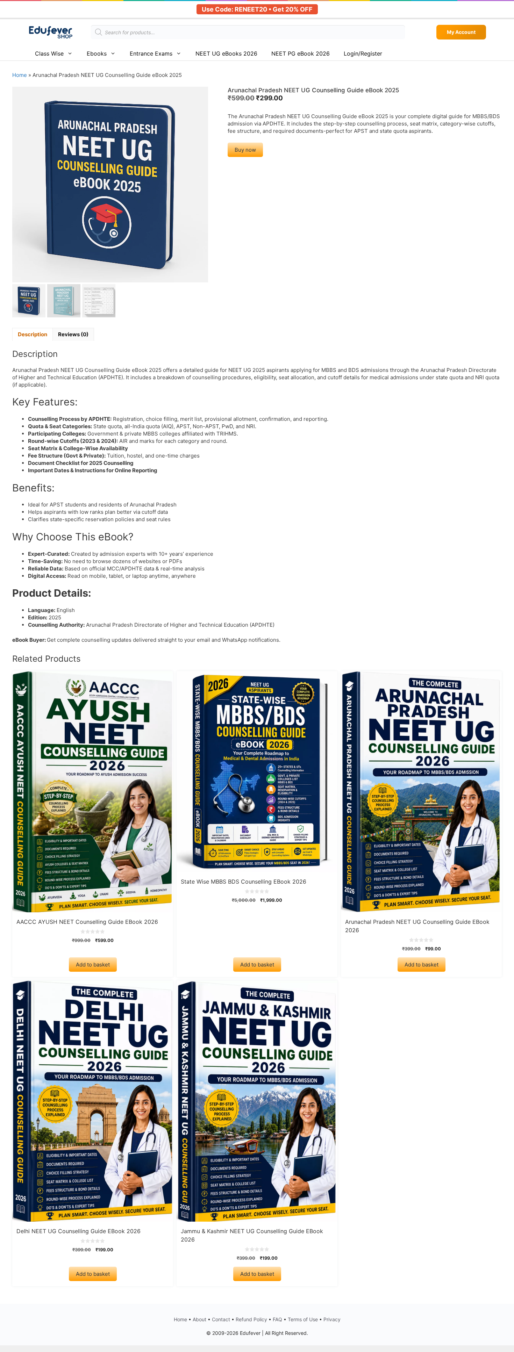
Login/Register (363, 53)
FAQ (277, 1319)
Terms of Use (303, 1319)
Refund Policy (251, 1319)
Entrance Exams (151, 53)
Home (19, 75)
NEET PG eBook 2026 (300, 53)
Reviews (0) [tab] (73, 334)
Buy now (245, 149)
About (199, 1319)
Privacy (332, 1319)
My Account (461, 32)
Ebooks (97, 53)
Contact (221, 1319)
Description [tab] (32, 334)
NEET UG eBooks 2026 (226, 53)
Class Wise (49, 53)
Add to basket (93, 964)
